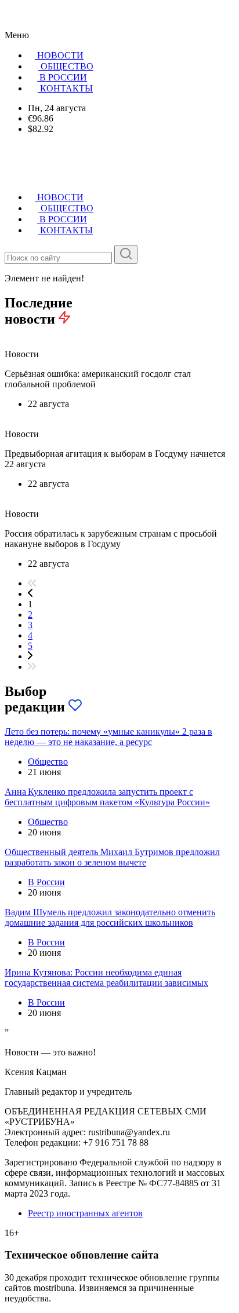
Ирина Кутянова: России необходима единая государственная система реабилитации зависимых (106, 977)
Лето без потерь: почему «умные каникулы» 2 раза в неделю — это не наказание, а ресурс (108, 737)
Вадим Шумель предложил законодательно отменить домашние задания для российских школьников (110, 917)
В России (46, 882)
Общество (48, 761)
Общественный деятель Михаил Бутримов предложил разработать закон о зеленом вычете (112, 857)
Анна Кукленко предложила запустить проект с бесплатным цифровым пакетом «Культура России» (107, 797)
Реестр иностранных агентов (85, 1213)
